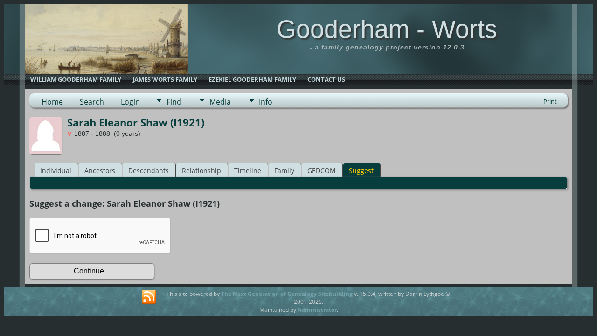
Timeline (247, 170)
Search (92, 102)
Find (174, 102)
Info (265, 102)
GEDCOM (321, 170)
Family (284, 170)
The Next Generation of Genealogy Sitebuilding (287, 294)
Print (550, 101)
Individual (55, 170)
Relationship (201, 170)
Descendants (148, 170)
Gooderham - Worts (387, 29)
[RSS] (148, 297)
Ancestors (99, 170)
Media (220, 102)
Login (130, 102)
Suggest (361, 170)
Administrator (317, 310)
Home (52, 102)
